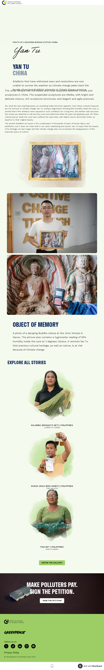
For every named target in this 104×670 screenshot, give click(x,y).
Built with (93, 666)
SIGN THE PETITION (52, 600)
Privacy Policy (11, 652)
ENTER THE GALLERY (52, 563)
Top (52, 667)
